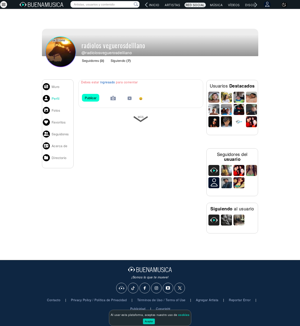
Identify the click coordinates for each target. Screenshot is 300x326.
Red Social (195, 5)
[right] (255, 4)
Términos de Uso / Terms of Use (161, 300)
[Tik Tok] (133, 288)
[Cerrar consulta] (131, 4)
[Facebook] (145, 288)
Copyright (163, 308)
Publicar (90, 97)
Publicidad (138, 308)
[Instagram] (156, 288)
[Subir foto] (113, 98)
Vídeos (234, 5)
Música (216, 5)
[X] (180, 288)
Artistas (172, 5)
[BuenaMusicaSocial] (121, 288)
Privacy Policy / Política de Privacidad (99, 300)
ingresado (107, 82)
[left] (146, 4)
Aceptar (149, 321)
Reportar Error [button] (240, 300)
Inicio (154, 5)
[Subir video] (130, 98)
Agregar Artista (207, 300)
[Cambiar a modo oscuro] (284, 4)
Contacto (53, 300)
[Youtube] (168, 288)
